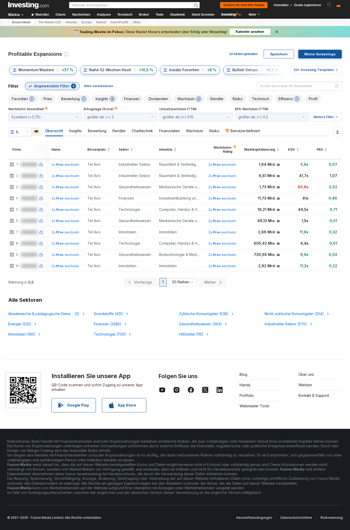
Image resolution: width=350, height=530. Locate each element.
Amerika (71, 22)
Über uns (306, 374)
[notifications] (329, 4)
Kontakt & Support (313, 395)
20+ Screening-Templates (314, 70)
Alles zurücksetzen (98, 86)
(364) (200, 324)
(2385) (107, 324)
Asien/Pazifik (119, 22)
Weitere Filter (323, 117)
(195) (21, 334)
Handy (245, 385)
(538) (204, 313)
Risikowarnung (332, 517)
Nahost (101, 22)
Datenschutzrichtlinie (296, 517)
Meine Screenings (320, 54)
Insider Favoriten (184, 70)
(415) (108, 313)
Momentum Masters (36, 70)
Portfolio (247, 395)
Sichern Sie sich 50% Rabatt (243, 5)
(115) (191, 334)
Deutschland (21, 22)
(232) (19, 324)
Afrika (137, 22)
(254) (294, 313)
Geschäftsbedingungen (254, 517)
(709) (110, 334)
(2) (43, 313)
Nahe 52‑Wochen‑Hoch (110, 70)
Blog (243, 374)
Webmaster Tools (254, 406)
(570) (286, 324)
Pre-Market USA (50, 22)
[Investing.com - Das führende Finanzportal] (28, 5)
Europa (86, 22)
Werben (305, 385)
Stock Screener (203, 14)
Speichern (279, 54)
